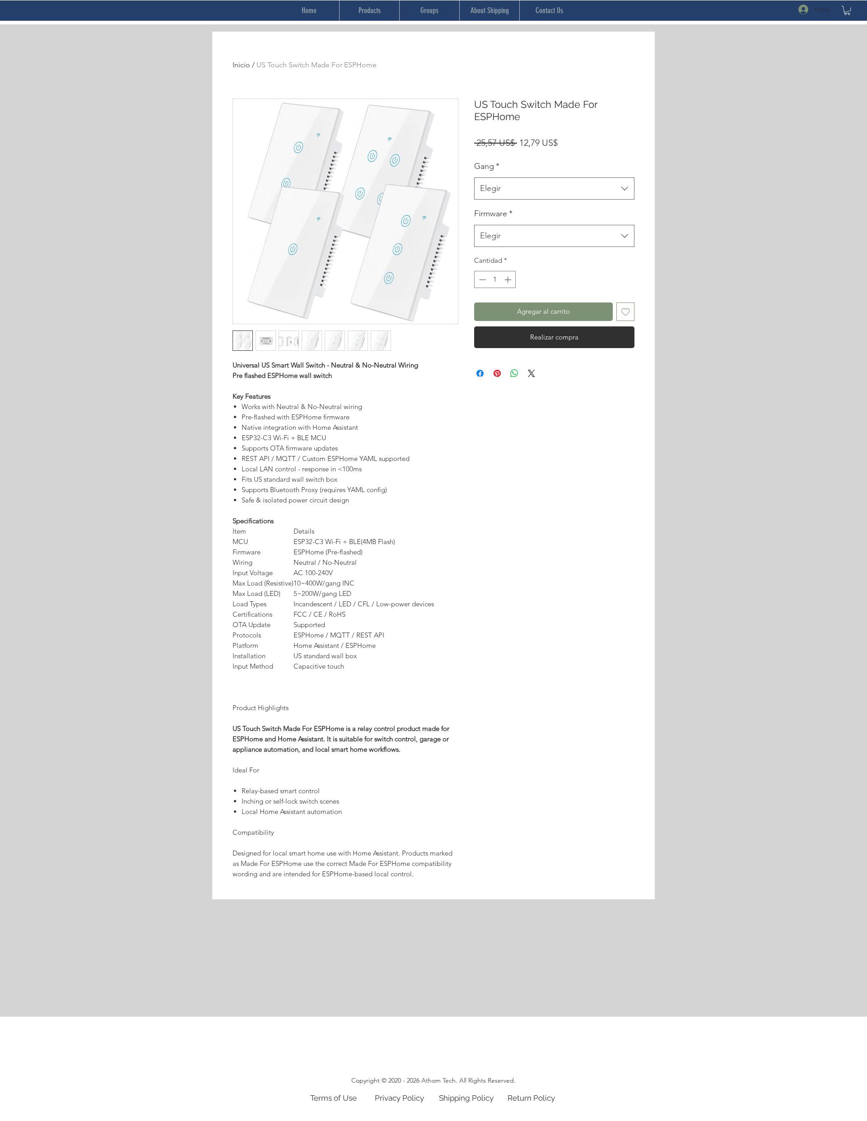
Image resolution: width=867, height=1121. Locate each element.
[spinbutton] (495, 279)
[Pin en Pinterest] (497, 373)
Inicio (241, 64)
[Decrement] (481, 279)
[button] (847, 10)
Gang (486, 166)
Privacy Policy (399, 1097)
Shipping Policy (466, 1097)
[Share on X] (531, 373)
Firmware (493, 214)
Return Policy (531, 1097)
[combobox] (554, 188)
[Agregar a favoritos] (625, 311)
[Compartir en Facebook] (480, 373)
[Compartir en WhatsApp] (514, 373)
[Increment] (509, 279)
